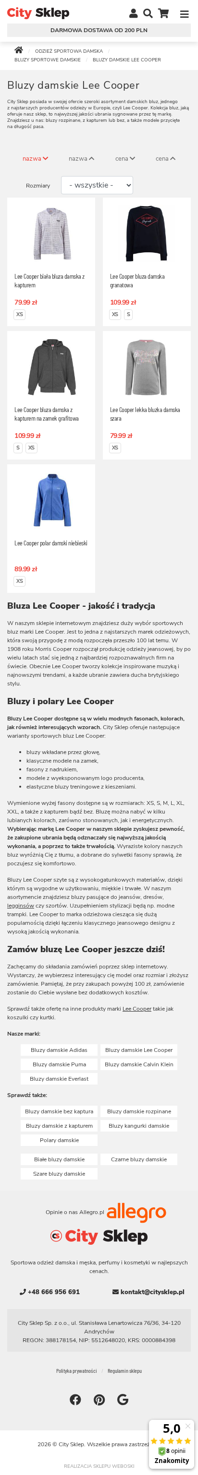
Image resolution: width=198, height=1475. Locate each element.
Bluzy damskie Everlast (59, 1079)
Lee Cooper (137, 1009)
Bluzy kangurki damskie (139, 1126)
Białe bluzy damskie (59, 1159)
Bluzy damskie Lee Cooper (139, 1050)
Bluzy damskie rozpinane (139, 1111)
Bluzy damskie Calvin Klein (139, 1064)
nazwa (33, 158)
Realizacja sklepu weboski (99, 1466)
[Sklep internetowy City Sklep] (38, 12)
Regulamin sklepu (125, 1370)
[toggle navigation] (184, 13)
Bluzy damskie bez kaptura (59, 1111)
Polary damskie (59, 1140)
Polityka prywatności (76, 1370)
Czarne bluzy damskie (139, 1159)
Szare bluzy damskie (59, 1174)
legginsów (20, 905)
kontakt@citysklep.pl (152, 1292)
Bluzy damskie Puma (59, 1064)
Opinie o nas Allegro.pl (76, 1212)
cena (122, 158)
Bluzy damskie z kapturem (59, 1126)
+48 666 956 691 (53, 1292)
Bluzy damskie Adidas (59, 1050)
